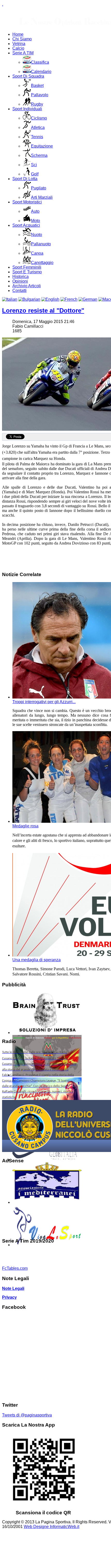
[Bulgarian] (29, 299)
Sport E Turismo (27, 272)
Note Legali (13, 1288)
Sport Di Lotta (24, 179)
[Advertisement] (39, 1201)
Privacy (9, 1297)
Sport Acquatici (26, 225)
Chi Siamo (22, 39)
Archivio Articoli (26, 286)
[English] (50, 299)
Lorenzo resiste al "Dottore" (43, 310)
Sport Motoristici (27, 202)
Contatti (19, 290)
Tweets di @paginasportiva (27, 1415)
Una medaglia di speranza (36, 960)
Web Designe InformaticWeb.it (51, 1526)
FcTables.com (15, 1268)
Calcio (18, 48)
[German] (87, 299)
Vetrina (18, 43)
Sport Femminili (26, 267)
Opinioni (20, 281)
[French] (68, 299)
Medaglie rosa (25, 826)
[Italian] (9, 299)
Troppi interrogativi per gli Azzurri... (44, 702)
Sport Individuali (27, 109)
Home (17, 34)
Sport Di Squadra (28, 76)
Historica (20, 276)
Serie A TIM (23, 53)
